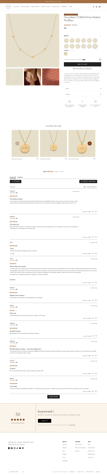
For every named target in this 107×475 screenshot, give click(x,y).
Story (70, 6)
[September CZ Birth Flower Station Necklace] (77, 46)
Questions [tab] (20, 177)
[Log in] (96, 6)
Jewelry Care (91, 451)
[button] (90, 195)
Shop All (16, 6)
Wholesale (65, 460)
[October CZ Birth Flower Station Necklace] (83, 46)
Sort (85, 187)
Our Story (64, 444)
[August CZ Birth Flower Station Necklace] (72, 46)
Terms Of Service (90, 471)
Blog (63, 451)
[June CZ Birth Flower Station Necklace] (95, 40)
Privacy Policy (81, 471)
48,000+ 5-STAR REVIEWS (17, 423)
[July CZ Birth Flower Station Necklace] (66, 46)
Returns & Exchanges (80, 447)
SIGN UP (45, 421)
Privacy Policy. (72, 425)
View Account (78, 444)
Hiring (63, 457)
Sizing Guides (91, 447)
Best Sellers (25, 6)
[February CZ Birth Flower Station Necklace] (72, 40)
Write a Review (90, 182)
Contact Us (90, 457)
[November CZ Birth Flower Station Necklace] (89, 46)
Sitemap (98, 471)
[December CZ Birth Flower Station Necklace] (95, 46)
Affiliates (64, 454)
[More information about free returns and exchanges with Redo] (100, 60)
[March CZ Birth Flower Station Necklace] (77, 40)
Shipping (77, 451)
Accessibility (72, 471)
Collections (55, 6)
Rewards (64, 6)
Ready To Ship (46, 6)
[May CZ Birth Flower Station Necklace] (89, 40)
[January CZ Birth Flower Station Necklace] (66, 40)
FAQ (89, 444)
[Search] (93, 6)
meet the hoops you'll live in (53, 1)
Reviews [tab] (13, 177)
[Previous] (17, 143)
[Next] (90, 143)
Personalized (35, 6)
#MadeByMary (91, 454)
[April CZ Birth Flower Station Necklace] (83, 40)
